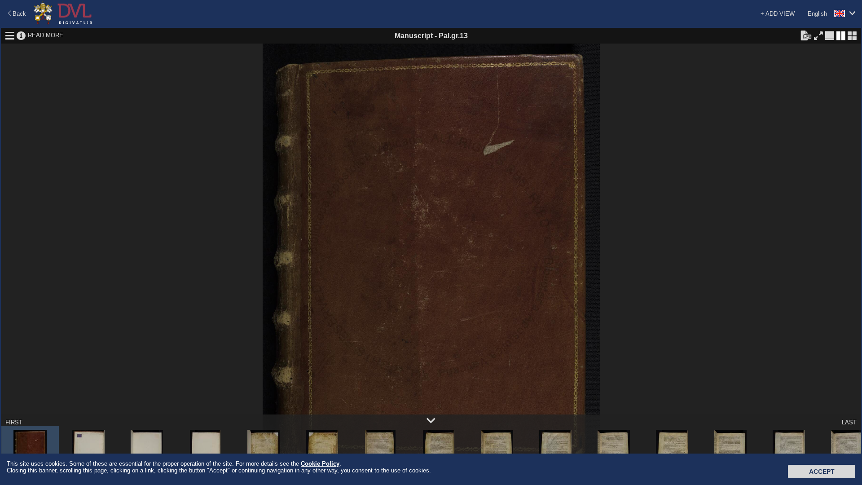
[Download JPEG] (806, 35)
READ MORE (45, 35)
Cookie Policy (320, 463)
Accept (822, 471)
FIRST (13, 422)
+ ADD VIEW (778, 13)
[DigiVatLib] (63, 22)
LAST (849, 422)
